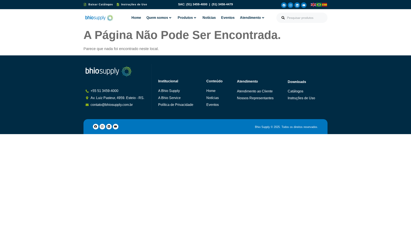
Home (136, 17)
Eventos (228, 17)
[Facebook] (284, 5)
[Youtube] (304, 5)
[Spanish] (325, 4)
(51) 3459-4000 (197, 4)
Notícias (209, 17)
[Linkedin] (297, 5)
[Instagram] (290, 5)
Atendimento (250, 17)
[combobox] (302, 18)
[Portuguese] (319, 4)
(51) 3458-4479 (222, 4)
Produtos (185, 17)
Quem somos (157, 17)
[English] (313, 4)
